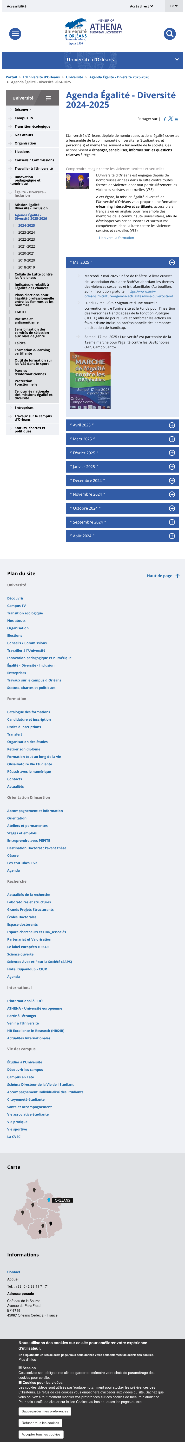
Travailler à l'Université (34, 168)
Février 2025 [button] (84, 453)
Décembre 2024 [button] (87, 481)
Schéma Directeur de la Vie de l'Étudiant (40, 1084)
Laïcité (20, 343)
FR (172, 6)
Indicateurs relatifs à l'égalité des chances (32, 286)
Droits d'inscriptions (24, 726)
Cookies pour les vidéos (43, 1382)
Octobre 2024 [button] (85, 508)
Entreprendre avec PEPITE (28, 840)
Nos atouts (24, 134)
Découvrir (23, 109)
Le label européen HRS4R (28, 946)
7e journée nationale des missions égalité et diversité (34, 395)
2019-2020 (26, 260)
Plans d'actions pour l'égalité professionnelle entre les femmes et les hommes (34, 300)
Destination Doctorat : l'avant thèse (36, 848)
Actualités (15, 786)
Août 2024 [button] (82, 536)
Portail (11, 77)
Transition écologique (32, 126)
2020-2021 (26, 253)
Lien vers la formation (116, 237)
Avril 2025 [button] (81, 425)
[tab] (122, 262)
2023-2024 (26, 232)
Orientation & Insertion (28, 797)
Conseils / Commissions (34, 160)
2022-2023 (26, 239)
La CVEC (13, 1136)
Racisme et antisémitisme (27, 320)
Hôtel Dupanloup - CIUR (27, 969)
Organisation (25, 143)
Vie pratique (17, 1121)
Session (29, 1367)
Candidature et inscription (29, 719)
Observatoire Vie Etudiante (29, 764)
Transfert (14, 734)
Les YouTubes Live (22, 863)
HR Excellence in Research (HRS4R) (35, 1030)
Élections (22, 151)
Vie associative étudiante (28, 1114)
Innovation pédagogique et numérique (24, 180)
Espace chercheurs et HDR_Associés (36, 932)
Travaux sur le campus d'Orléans (33, 418)
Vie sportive (17, 1129)
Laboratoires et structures (29, 902)
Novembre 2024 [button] (87, 494)
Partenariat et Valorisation (29, 939)
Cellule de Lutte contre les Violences (34, 276)
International (19, 987)
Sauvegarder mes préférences (45, 1411)
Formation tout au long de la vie (34, 756)
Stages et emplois (22, 833)
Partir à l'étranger (21, 1015)
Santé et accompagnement (29, 1107)
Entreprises (24, 407)
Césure (13, 855)
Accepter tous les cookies (41, 1434)
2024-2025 (26, 225)
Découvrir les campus (25, 1069)
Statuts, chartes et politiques (30, 429)
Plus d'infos (27, 1359)
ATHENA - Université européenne (34, 1008)
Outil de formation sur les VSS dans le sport (33, 362)
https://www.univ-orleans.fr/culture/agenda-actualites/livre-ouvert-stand (129, 293)
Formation (16, 698)
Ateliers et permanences (27, 825)
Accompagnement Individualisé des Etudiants (45, 1092)
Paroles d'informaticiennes (30, 372)
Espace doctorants (22, 924)
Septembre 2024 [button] (87, 522)
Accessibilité (16, 6)
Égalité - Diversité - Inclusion (30, 194)
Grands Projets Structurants (30, 909)
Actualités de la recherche (28, 894)
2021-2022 (26, 246)
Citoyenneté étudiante (26, 1099)
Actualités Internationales (28, 1038)
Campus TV (24, 118)
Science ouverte (20, 954)
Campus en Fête (20, 1077)
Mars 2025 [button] (82, 439)
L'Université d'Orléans (41, 77)
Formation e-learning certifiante (32, 351)
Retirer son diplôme (23, 749)
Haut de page (159, 575)
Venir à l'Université (23, 1023)
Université (74, 77)
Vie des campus (21, 1048)
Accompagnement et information (35, 810)
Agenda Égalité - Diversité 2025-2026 (119, 77)
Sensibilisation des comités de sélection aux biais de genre (32, 333)
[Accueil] (76, 27)
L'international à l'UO (25, 1001)
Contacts (14, 779)
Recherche (16, 881)
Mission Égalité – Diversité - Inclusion (31, 206)
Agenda (13, 870)
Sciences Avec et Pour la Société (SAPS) (39, 961)
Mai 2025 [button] (81, 262)
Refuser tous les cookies (40, 1423)
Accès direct (139, 6)
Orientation (16, 818)
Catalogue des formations (28, 712)
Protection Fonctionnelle (26, 382)
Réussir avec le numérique (29, 771)
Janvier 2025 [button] (83, 467)
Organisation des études (27, 741)
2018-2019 (26, 267)
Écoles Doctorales (21, 917)
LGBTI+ (20, 312)
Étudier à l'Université (24, 1062)
